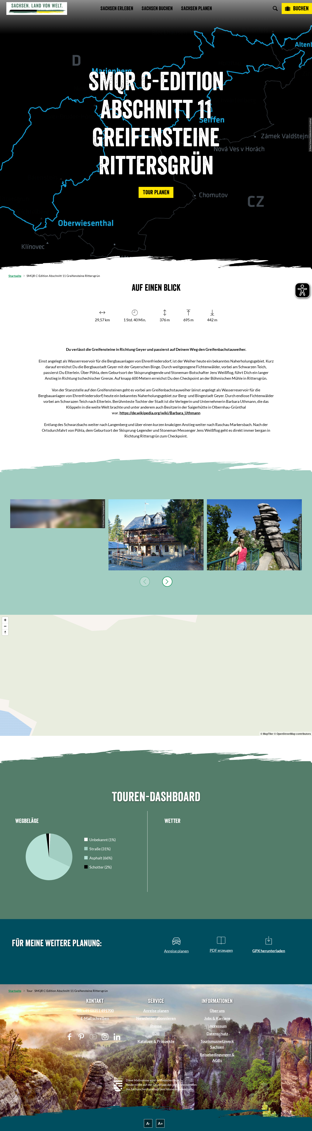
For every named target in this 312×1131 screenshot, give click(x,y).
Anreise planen (156, 1010)
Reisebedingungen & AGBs (217, 1057)
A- (148, 1123)
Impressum (217, 1026)
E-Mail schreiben (95, 1018)
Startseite (14, 276)
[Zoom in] (5, 620)
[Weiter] (167, 582)
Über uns (217, 1010)
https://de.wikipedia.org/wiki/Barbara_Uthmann (159, 412)
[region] (156, 675)
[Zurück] (145, 582)
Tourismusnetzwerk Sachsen (217, 1044)
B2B (156, 1033)
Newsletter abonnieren (156, 1018)
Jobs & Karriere (217, 1018)
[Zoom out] (5, 626)
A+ (160, 1123)
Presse (156, 1026)
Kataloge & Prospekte (156, 1041)
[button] (156, 192)
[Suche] (275, 8)
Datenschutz (217, 1033)
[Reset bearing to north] (5, 632)
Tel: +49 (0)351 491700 (95, 1010)
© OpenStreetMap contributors (292, 734)
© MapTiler (266, 734)
